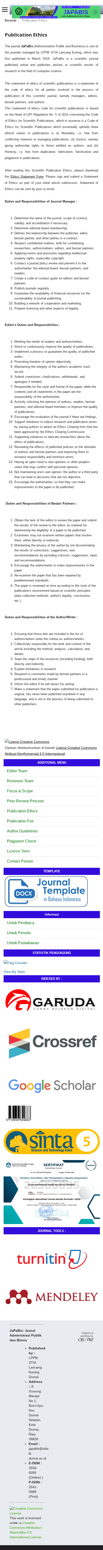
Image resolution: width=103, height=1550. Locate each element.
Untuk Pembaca (20, 923)
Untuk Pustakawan (23, 943)
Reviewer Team (20, 781)
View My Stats (14, 972)
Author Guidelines (22, 831)
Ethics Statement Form (27, 176)
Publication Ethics (22, 811)
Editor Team (17, 771)
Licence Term (18, 851)
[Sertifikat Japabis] (52, 1223)
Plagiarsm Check (21, 841)
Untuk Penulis (19, 933)
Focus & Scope (20, 791)
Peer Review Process (25, 801)
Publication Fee (20, 821)
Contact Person (20, 861)
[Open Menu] (5, 9)
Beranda (10, 20)
